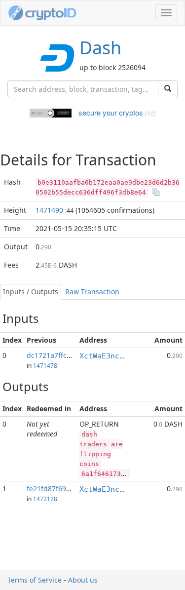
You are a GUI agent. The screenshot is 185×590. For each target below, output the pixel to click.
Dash (100, 48)
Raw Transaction (92, 291)
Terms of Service (34, 580)
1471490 (49, 210)
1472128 (45, 499)
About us (83, 580)
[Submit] (168, 88)
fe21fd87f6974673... (59, 488)
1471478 (45, 365)
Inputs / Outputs (30, 291)
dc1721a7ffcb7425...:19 (65, 355)
